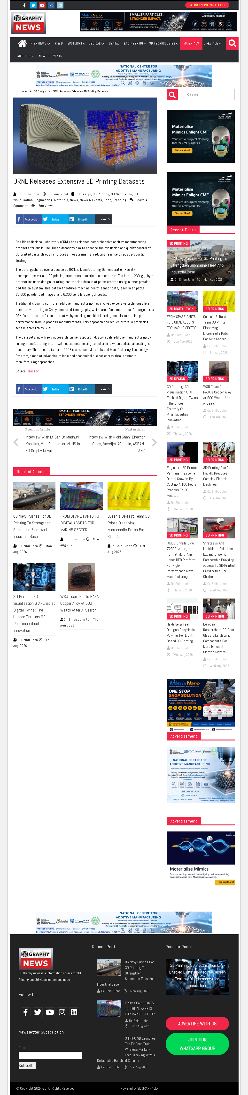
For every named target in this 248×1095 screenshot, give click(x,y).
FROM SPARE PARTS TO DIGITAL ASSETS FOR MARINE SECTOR (79, 522)
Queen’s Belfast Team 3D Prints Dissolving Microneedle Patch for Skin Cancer (216, 327)
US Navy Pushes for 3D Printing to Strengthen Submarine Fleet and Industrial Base (198, 265)
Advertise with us (207, 5)
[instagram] (52, 5)
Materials (191, 43)
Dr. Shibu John (28, 194)
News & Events (50, 56)
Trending (119, 200)
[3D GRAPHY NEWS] (28, 23)
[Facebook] (25, 5)
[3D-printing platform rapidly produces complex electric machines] (219, 452)
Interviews (38, 43)
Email (22, 1047)
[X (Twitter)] (61, 5)
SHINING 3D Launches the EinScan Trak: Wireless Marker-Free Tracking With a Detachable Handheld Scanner (126, 1049)
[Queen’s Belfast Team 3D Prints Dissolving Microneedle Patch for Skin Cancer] (129, 496)
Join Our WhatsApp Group (197, 1043)
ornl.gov (33, 371)
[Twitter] (34, 5)
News (74, 200)
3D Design (40, 91)
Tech (107, 200)
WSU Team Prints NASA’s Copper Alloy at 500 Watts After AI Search (80, 603)
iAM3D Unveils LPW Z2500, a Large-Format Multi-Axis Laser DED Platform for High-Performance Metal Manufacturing (181, 560)
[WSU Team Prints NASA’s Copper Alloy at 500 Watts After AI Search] (81, 577)
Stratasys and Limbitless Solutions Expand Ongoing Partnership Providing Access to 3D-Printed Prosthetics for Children (219, 560)
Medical (94, 43)
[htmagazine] (36, 959)
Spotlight (75, 43)
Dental (114, 43)
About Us (24, 56)
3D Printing (101, 194)
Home (22, 43)
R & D (59, 43)
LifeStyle (211, 43)
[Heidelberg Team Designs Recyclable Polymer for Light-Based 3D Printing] (182, 608)
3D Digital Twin (182, 309)
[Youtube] (43, 5)
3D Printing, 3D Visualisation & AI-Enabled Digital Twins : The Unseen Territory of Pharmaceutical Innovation (182, 403)
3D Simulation (121, 194)
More (104, 219)
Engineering (133, 43)
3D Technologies (162, 43)
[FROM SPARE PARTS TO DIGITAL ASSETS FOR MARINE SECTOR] (81, 496)
